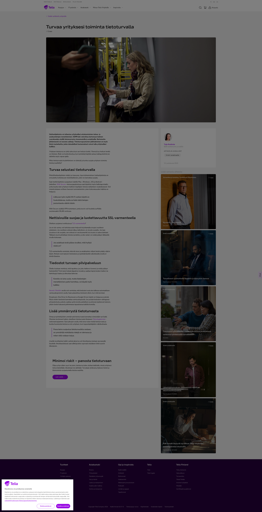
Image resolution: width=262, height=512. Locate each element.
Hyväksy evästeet (63, 506)
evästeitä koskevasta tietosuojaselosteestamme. (21, 501)
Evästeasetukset (45, 506)
